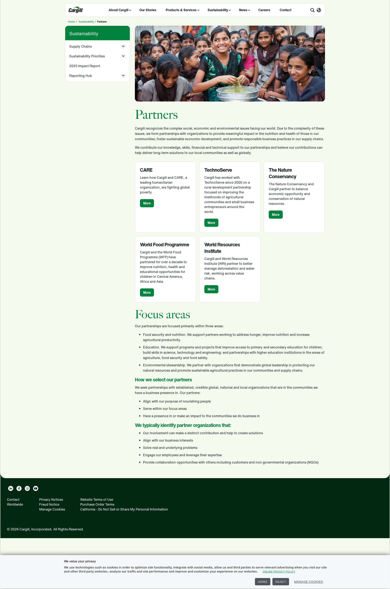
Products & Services (181, 10)
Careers (264, 10)
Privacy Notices (51, 499)
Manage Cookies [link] (52, 509)
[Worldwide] (319, 10)
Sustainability (218, 10)
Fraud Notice (49, 504)
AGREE (263, 582)
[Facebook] (19, 488)
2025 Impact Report (84, 65)
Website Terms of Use (96, 499)
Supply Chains (80, 46)
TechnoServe (218, 169)
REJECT (280, 582)
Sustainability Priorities (87, 56)
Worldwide (15, 504)
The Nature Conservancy (282, 173)
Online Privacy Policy (279, 571)
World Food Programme (164, 244)
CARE (146, 169)
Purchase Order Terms (97, 504)
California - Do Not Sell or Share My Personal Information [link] (124, 509)
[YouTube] (35, 488)
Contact (285, 10)
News (243, 10)
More (147, 203)
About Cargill (118, 10)
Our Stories (147, 10)
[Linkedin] (10, 488)
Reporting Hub (80, 75)
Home (71, 21)
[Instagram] (27, 488)
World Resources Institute (222, 248)
